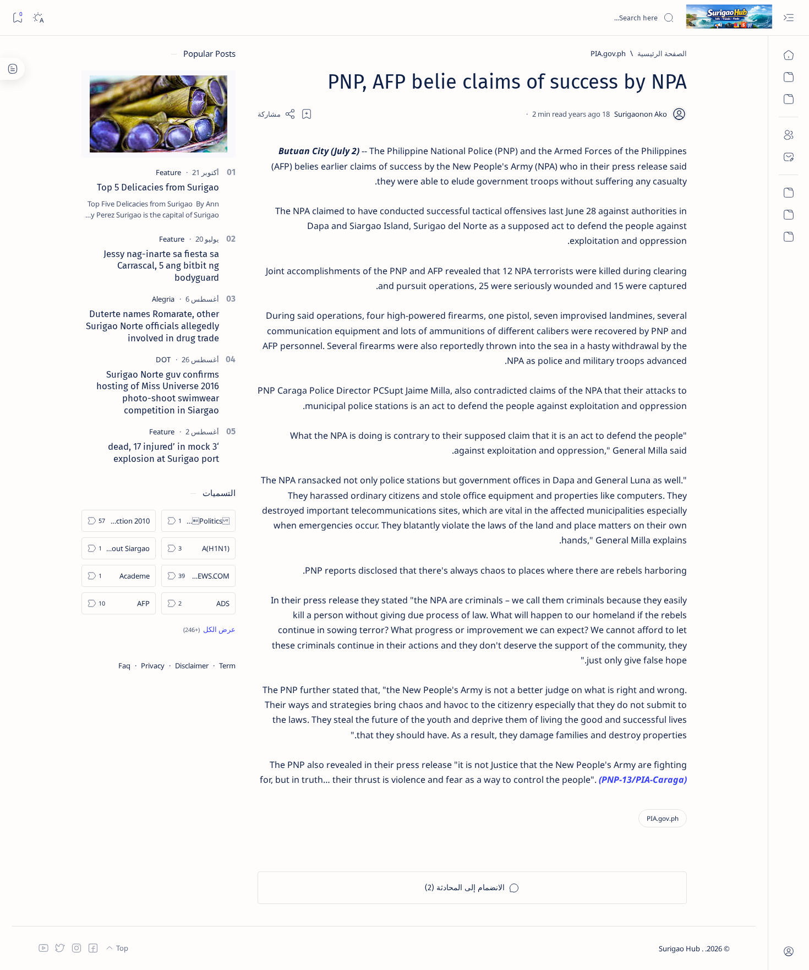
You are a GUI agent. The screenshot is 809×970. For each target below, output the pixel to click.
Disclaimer (192, 666)
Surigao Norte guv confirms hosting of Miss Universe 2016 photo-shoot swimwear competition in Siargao (157, 392)
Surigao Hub (680, 948)
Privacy (153, 666)
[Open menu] (788, 18)
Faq (124, 666)
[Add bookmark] (306, 113)
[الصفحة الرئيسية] (788, 55)
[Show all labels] (209, 629)
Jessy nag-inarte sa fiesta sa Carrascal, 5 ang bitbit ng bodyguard (161, 266)
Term (227, 666)
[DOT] (163, 359)
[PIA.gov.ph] (662, 818)
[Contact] (788, 157)
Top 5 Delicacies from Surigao (158, 187)
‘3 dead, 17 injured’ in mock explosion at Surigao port (163, 452)
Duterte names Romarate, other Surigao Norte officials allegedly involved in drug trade (152, 326)
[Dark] (37, 18)
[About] (788, 135)
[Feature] (168, 172)
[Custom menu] (788, 193)
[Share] (277, 113)
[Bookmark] (17, 18)
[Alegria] (163, 299)
